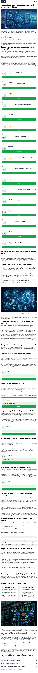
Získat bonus (19, 406)
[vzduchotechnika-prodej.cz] (3, 1)
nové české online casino (19, 366)
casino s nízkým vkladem (28, 528)
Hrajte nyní (19, 77)
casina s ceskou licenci (11, 513)
